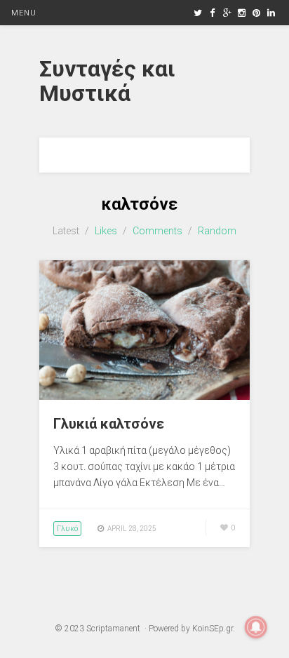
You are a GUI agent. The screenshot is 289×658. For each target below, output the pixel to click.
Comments (157, 230)
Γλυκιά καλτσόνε (108, 423)
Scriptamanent (113, 628)
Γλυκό (67, 528)
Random (217, 230)
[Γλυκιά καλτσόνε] (144, 396)
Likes (106, 230)
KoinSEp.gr (212, 628)
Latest (66, 230)
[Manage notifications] (256, 627)
